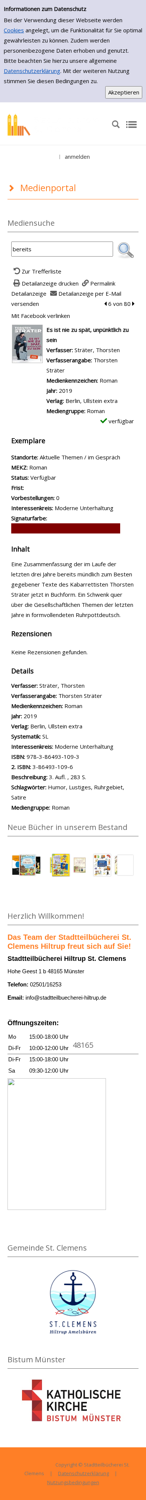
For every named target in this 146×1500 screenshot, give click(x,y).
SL (45, 736)
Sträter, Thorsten (97, 350)
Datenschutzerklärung (32, 70)
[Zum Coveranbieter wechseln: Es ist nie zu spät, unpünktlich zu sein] (27, 343)
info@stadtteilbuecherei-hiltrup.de (65, 997)
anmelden (77, 156)
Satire (18, 797)
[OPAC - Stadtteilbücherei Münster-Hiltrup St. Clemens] (56, 124)
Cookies (14, 30)
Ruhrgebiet (108, 787)
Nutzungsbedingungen (73, 1482)
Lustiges (80, 787)
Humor (57, 787)
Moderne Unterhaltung (84, 746)
